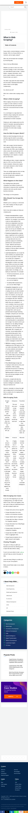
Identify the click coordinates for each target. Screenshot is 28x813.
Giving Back (3, 773)
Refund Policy (18, 788)
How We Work (17, 773)
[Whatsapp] (13, 573)
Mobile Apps (9, 626)
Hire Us (18, 2)
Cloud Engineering (10, 588)
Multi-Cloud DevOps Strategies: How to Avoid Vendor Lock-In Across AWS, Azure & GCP (16, 674)
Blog (2, 782)
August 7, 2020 (14, 32)
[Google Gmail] (15, 573)
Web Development (10, 585)
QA (7, 608)
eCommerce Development (12, 628)
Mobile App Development (11, 592)
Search (25, 7)
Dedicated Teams (10, 611)
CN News (8, 645)
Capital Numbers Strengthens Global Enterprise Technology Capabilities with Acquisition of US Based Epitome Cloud (16, 661)
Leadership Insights (10, 642)
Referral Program (5, 775)
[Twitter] (5, 573)
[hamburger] (26, 2)
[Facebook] (10, 573)
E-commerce (9, 598)
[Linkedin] (7, 573)
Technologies (17, 771)
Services (16, 769)
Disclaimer (17, 790)
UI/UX (7, 604)
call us (22, 552)
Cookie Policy (18, 786)
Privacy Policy (18, 784)
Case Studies (4, 784)
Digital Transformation (11, 638)
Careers (3, 771)
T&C (16, 782)
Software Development (11, 601)
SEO (9, 29)
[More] (18, 573)
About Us (3, 769)
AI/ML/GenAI (9, 595)
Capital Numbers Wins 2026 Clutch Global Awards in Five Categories (16, 667)
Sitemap (3, 786)
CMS (7, 633)
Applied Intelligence (10, 635)
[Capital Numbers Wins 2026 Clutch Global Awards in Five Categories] (6, 667)
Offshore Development (11, 640)
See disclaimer (13, 808)
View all (10, 696)
